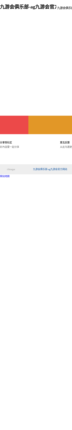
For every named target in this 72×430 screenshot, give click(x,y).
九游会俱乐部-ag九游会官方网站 (50, 169)
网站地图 (5, 176)
